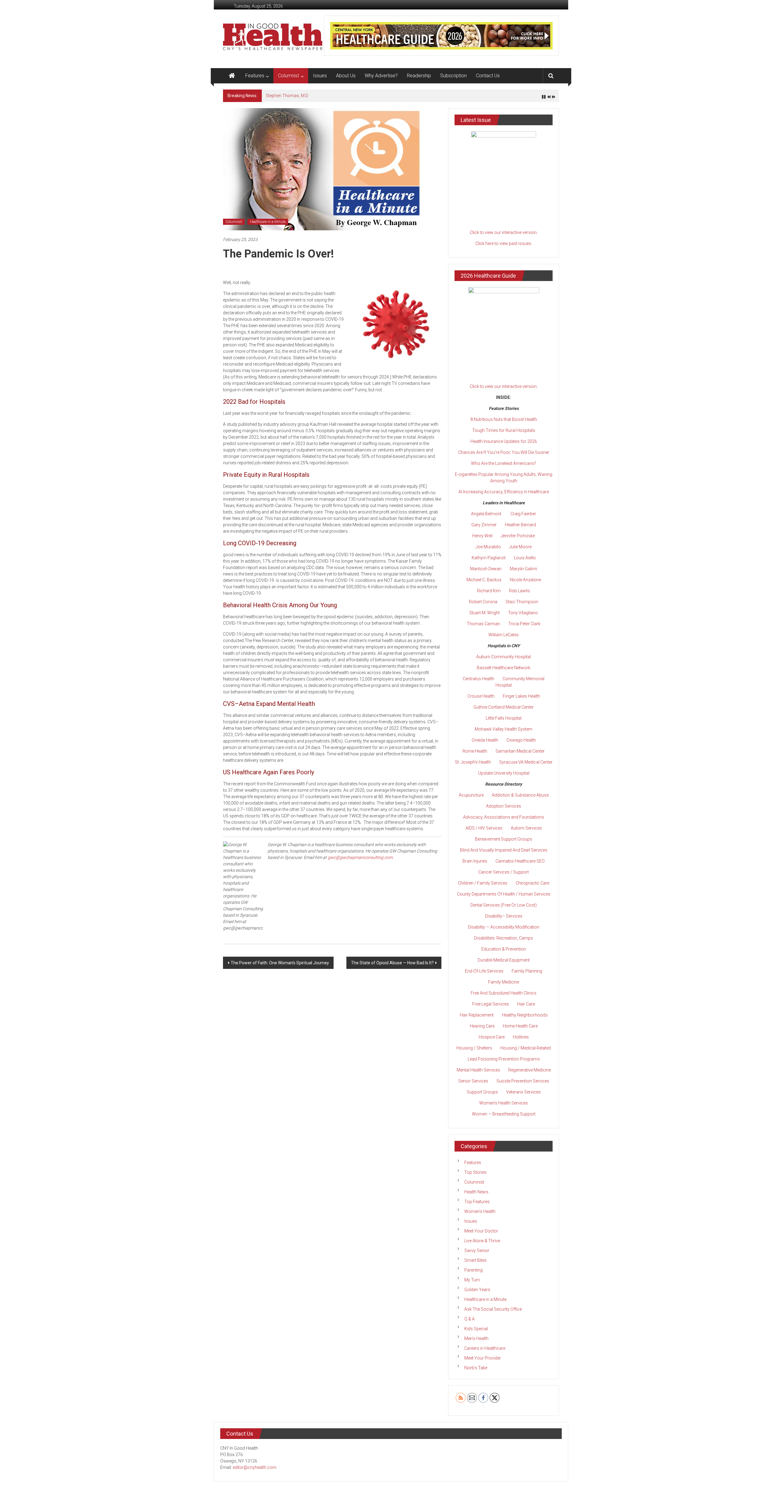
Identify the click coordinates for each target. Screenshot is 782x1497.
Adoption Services (503, 806)
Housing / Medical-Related (525, 1048)
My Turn (472, 1279)
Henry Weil (482, 535)
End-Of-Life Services (484, 971)
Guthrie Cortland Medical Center (503, 707)
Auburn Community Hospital (503, 656)
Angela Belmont (486, 513)
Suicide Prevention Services (522, 1081)
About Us (346, 76)
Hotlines (521, 1037)
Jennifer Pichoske (518, 535)
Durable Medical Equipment (504, 960)
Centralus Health (478, 678)
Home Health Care (520, 1026)
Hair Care (526, 1004)
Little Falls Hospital (503, 718)
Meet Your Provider (482, 1358)
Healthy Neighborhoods (525, 1015)
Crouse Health (481, 696)
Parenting (473, 1270)
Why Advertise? (381, 76)
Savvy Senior (476, 1250)
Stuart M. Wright (484, 612)
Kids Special (476, 1328)
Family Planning (527, 971)
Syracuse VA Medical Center (526, 762)
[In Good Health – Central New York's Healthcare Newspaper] (232, 75)
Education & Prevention (503, 949)
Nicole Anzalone (525, 579)
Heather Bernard (520, 524)
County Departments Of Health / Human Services (503, 894)
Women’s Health (479, 1211)
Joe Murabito (488, 546)
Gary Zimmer (484, 524)
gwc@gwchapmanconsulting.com (360, 857)
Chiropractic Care (532, 883)
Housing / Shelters (474, 1048)
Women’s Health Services (503, 1103)
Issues (320, 76)
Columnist (288, 76)
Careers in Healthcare (484, 1348)
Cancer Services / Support (503, 872)
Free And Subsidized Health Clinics (503, 993)
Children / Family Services (482, 883)
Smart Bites (475, 1260)
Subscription (453, 76)
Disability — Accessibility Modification (503, 927)
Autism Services (526, 828)
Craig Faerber (523, 513)
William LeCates (503, 634)
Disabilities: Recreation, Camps (503, 938)
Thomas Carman (483, 623)
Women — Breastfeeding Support (503, 1114)
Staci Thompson (522, 601)
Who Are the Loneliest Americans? (503, 463)
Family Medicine (503, 982)
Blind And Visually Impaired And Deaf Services (503, 850)
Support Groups (482, 1092)
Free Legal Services (490, 1004)
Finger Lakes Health (521, 696)
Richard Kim (489, 590)
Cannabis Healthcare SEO (520, 861)
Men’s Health (476, 1338)
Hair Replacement (477, 1015)
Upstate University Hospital (503, 773)
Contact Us (488, 76)
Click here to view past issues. (503, 243)
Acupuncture (471, 795)
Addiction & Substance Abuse (520, 795)
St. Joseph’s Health (473, 762)
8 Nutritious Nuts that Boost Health (503, 419)
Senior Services (473, 1081)
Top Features (477, 1201)
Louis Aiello (525, 557)
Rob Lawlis (519, 590)
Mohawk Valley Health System (503, 729)
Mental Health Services (478, 1070)
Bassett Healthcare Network (503, 667)
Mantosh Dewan (486, 568)
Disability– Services (503, 916)
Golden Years (477, 1289)
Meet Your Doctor (481, 1231)
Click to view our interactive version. (504, 232)
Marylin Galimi (523, 568)
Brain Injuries (474, 861)
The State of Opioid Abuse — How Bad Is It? (392, 962)
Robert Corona (483, 601)
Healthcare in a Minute (268, 222)
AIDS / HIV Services (484, 828)
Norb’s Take (475, 1367)
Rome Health (474, 751)
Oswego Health (521, 740)
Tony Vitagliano (523, 612)
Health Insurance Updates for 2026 (503, 441)
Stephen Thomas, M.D (287, 95)
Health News (476, 1191)
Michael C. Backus (484, 579)
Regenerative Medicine (529, 1070)
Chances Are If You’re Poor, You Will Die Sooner (503, 452)
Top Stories (475, 1172)
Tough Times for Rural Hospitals (503, 430)
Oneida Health (485, 740)
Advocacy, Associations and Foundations (503, 817)
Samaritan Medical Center (520, 751)
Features (254, 76)
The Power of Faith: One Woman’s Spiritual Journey (280, 962)
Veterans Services (523, 1092)
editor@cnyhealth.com (254, 1467)
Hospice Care (492, 1037)
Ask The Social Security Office (493, 1309)
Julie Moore (520, 546)
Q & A (469, 1318)
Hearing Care (482, 1026)
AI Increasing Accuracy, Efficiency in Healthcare (504, 491)
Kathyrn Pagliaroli (489, 557)
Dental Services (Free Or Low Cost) (503, 905)
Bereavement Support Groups (503, 839)
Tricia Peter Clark (524, 623)
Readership (419, 76)
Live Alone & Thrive (482, 1240)
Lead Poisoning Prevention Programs (504, 1059)
